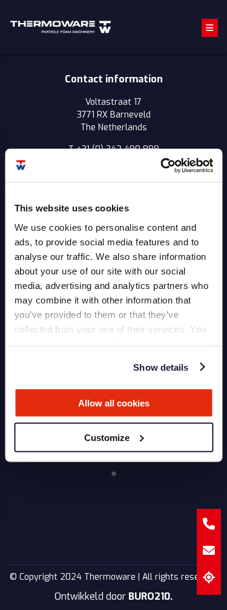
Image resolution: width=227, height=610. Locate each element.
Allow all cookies (114, 403)
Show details (160, 367)
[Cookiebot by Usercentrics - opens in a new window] (161, 165)
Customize (107, 437)
